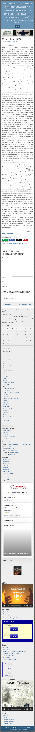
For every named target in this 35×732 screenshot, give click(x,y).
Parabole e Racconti (8, 388)
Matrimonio (6, 384)
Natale (5, 386)
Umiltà (5, 414)
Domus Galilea (7, 657)
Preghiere (6, 402)
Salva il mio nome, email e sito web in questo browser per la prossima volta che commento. (17, 291)
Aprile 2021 (6, 466)
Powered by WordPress (14, 729)
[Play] (4, 606)
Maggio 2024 (7, 459)
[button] (17, 596)
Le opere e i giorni (17, 540)
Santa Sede (6, 649)
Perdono (5, 394)
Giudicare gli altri (12, 448)
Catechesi (6, 364)
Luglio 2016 (6, 480)
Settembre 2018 (8, 474)
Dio (4, 372)
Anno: (6, 663)
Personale (6, 396)
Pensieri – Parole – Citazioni (11, 392)
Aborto (5, 354)
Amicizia (5, 356)
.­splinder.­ (7, 233)
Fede (4, 378)
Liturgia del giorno (17, 510)
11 (17, 334)
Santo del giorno (17, 498)
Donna (5, 374)
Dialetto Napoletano (9, 370)
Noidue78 (6, 612)
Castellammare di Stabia (10, 659)
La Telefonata (13, 454)
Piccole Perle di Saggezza (10, 398)
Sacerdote (6, 406)
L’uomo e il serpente (9, 437)
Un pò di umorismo (8, 416)
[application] (17, 595)
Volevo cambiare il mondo (25, 304)
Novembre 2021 (7, 461)
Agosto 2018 (6, 476)
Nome (4, 277)
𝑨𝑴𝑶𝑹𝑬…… (6, 433)
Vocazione (6, 420)
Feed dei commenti (8, 721)
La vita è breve (7, 430)
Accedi (5, 717)
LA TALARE (6, 435)
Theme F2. (24, 729)
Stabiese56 (6, 616)
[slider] (16, 605)
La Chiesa (5, 647)
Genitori (5, 380)
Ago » (8, 348)
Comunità (5, 368)
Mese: (6, 675)
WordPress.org (7, 723)
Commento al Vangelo (9, 366)
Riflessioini (6, 404)
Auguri (5, 362)
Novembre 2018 (7, 470)
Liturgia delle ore (17, 520)
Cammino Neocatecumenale (11, 653)
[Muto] (27, 606)
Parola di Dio (6, 390)
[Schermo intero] (31, 606)
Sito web (4, 286)
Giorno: (6, 672)
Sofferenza (6, 410)
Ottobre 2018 (7, 472)
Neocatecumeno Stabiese (10, 614)
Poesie (5, 400)
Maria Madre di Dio (8, 382)
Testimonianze (12, 243)
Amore (5, 358)
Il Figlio (5, 439)
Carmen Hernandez (8, 655)
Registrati (6, 715)
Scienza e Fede (7, 408)
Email (4, 282)
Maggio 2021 (6, 463)
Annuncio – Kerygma (9, 360)
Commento (19, 243)
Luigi (4, 450)
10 (12, 334)
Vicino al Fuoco (7, 304)
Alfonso (8, 41)
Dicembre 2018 (7, 468)
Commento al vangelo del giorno (12, 618)
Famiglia (5, 376)
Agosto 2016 (6, 478)
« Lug (3, 348)
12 (21, 334)
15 (3, 338)
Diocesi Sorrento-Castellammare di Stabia (15, 651)
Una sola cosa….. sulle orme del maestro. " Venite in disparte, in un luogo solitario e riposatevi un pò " (17, 10)
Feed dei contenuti (8, 719)
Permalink (24, 243)
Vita (4, 418)
